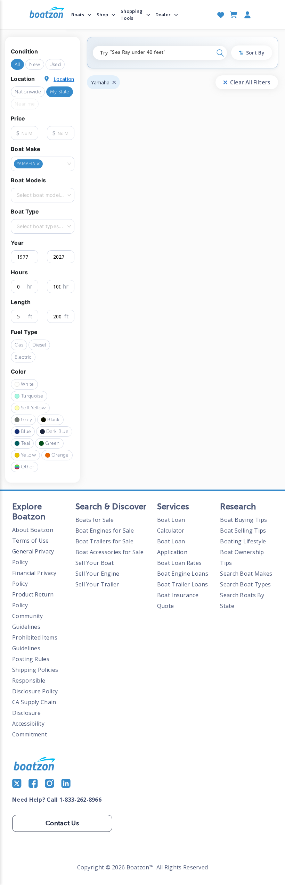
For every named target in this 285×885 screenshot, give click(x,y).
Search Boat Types (245, 584)
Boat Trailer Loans (182, 584)
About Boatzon (32, 530)
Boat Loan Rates (179, 563)
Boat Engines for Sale (104, 530)
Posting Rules (30, 659)
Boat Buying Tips (243, 520)
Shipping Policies (35, 670)
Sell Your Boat (94, 563)
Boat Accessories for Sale (109, 552)
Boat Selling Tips (243, 530)
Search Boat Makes (246, 573)
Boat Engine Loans (182, 573)
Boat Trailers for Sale (104, 541)
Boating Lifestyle (243, 541)
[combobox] (45, 164)
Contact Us (62, 823)
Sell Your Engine (97, 573)
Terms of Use (30, 540)
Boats (77, 14)
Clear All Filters (250, 82)
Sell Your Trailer (97, 584)
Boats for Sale (94, 520)
